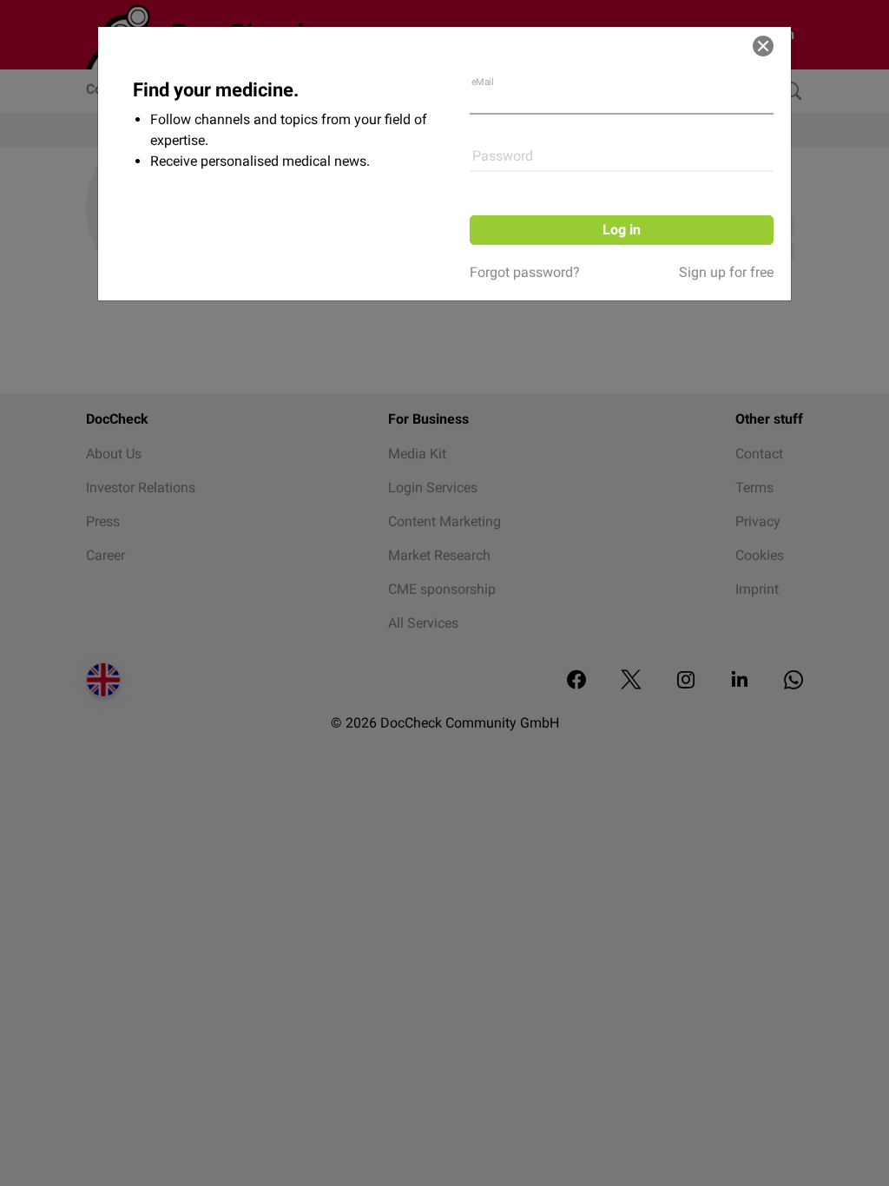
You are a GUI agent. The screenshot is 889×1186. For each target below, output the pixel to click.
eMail (482, 82)
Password (502, 156)
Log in (622, 229)
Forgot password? (525, 272)
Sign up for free (726, 272)
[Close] (763, 46)
